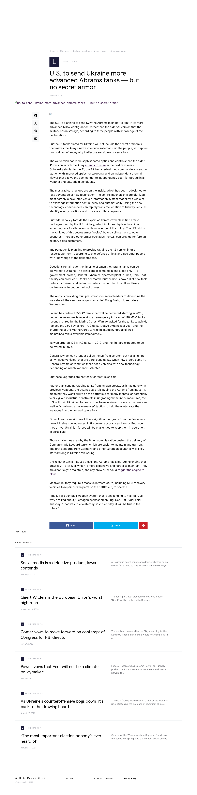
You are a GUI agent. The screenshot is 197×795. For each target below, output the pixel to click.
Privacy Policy (130, 778)
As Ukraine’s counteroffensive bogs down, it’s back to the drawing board (62, 704)
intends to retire (95, 165)
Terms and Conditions (103, 778)
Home (52, 51)
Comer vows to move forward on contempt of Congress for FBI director (63, 634)
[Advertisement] (98, 20)
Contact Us (69, 778)
